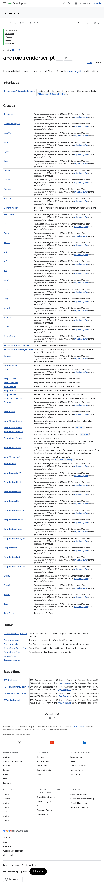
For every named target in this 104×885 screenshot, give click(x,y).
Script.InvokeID (10, 390)
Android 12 (8, 816)
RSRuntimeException (13, 700)
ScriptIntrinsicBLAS (12, 482)
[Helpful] (95, 23)
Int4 (5, 270)
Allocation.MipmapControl (15, 633)
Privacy (40, 774)
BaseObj (7, 133)
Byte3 (6, 152)
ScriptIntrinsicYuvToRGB (14, 566)
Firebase (7, 846)
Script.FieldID (10, 386)
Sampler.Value (10, 656)
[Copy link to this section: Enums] (16, 625)
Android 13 (7, 812)
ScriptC (7, 402)
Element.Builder (11, 208)
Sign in (97, 3)
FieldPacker (9, 214)
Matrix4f (7, 327)
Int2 (5, 252)
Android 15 (8, 803)
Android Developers (11, 23)
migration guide (74, 71)
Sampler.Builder (11, 365)
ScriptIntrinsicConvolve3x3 (15, 519)
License (15, 865)
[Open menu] (4, 3)
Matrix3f (7, 317)
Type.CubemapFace (12, 660)
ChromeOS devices (78, 765)
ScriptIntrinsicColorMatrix (15, 510)
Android (6, 757)
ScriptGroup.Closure (13, 438)
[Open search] (64, 3)
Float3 (6, 233)
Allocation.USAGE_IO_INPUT (52, 94)
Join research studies (79, 807)
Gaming (40, 757)
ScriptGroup (9, 411)
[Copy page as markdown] (66, 58)
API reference (11, 13)
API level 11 (15, 50)
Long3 (6, 289)
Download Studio (44, 810)
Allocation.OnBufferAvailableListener (20, 91)
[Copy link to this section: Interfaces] (22, 83)
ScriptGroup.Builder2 (13, 431)
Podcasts (7, 783)
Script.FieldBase (11, 382)
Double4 (8, 189)
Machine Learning (44, 761)
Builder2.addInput (65, 459)
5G (38, 778)
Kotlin (89, 62)
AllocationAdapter (12, 123)
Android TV (75, 774)
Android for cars (77, 770)
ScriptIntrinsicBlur (12, 501)
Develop (25, 23)
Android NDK (42, 814)
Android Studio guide (46, 797)
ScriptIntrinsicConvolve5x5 (16, 529)
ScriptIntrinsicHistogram (14, 538)
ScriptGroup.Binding (13, 421)
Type (6, 604)
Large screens (76, 757)
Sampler (7, 356)
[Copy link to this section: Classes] (17, 106)
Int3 (5, 261)
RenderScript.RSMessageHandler (18, 349)
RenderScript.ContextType (16, 648)
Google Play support (79, 803)
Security (6, 765)
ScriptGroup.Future (12, 447)
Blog (5, 778)
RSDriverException (12, 680)
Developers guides (45, 801)
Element (7, 198)
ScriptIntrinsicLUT (12, 548)
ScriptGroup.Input (12, 457)
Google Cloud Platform (13, 851)
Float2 (6, 224)
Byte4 (6, 161)
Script (6, 369)
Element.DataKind (12, 640)
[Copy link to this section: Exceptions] (23, 672)
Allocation (8, 114)
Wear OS (74, 761)
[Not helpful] (99, 23)
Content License (78, 726)
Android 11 (7, 820)
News (5, 774)
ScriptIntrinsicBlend (12, 491)
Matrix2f (7, 308)
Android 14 (8, 807)
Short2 (7, 576)
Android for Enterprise (12, 761)
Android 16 (8, 799)
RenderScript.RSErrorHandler (17, 345)
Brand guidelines (29, 865)
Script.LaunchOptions (13, 398)
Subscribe (38, 871)
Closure (84, 434)
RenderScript (10, 336)
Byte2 (6, 142)
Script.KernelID (10, 394)
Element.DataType (12, 644)
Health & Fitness (43, 765)
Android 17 (8, 794)
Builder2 (79, 427)
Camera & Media (44, 770)
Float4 (7, 242)
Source (6, 770)
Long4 (7, 298)
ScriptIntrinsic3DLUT (13, 473)
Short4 (7, 594)
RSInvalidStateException (15, 693)
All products (8, 855)
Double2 (7, 170)
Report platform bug (79, 794)
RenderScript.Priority (13, 652)
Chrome (6, 842)
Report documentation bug (82, 799)
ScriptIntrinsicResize (13, 557)
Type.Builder (9, 613)
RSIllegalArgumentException (16, 687)
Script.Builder (10, 378)
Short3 (7, 585)
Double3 (7, 180)
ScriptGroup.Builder (13, 427)
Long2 (6, 280)
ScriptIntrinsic (10, 463)
